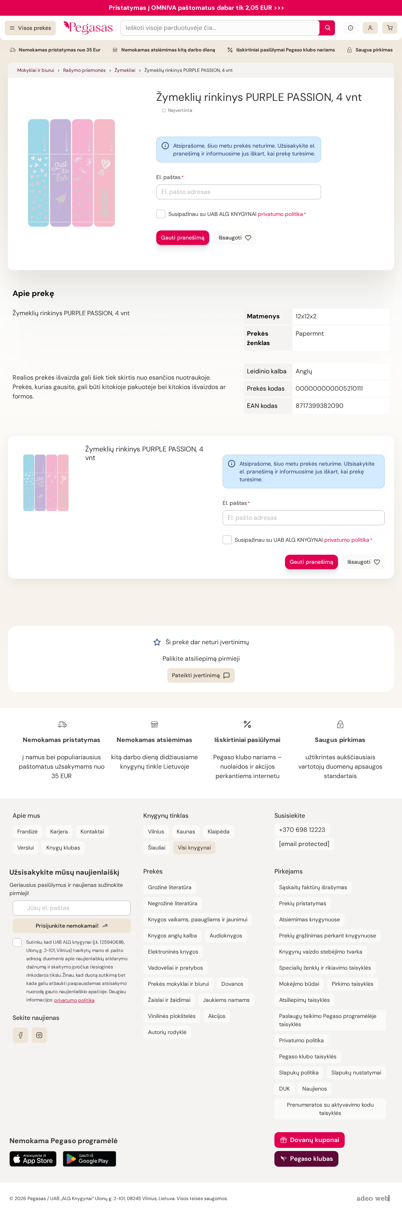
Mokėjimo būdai (299, 983)
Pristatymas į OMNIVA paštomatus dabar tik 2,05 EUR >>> (196, 8)
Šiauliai (156, 847)
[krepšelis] (389, 28)
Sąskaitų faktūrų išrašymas (313, 887)
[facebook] (20, 1035)
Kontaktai (92, 831)
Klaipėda (219, 831)
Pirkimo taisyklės (352, 983)
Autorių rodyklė (167, 1032)
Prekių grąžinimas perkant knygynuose (327, 935)
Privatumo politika (301, 1040)
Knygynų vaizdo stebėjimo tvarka (320, 951)
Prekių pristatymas (302, 903)
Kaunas (186, 831)
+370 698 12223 (302, 830)
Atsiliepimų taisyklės (304, 999)
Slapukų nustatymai (356, 1072)
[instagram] (39, 1035)
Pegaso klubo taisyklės (307, 1056)
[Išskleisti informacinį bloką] (350, 28)
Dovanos (232, 983)
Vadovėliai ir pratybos (175, 967)
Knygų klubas (63, 847)
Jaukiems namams (226, 999)
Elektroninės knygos (173, 951)
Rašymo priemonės (84, 70)
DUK (284, 1088)
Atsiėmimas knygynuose (309, 919)
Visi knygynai (194, 847)
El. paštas (168, 177)
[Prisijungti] (370, 28)
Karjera (59, 831)
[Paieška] (325, 28)
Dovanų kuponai (314, 1140)
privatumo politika (280, 213)
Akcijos (216, 1016)
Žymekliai (125, 70)
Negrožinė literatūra (172, 903)
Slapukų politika (299, 1072)
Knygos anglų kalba (172, 935)
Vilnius (156, 831)
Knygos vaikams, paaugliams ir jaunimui (197, 919)
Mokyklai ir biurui (35, 70)
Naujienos (314, 1088)
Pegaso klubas (311, 1159)
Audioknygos (226, 935)
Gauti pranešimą (183, 237)
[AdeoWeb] (374, 1198)
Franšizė (27, 831)
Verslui (25, 847)
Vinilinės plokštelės (172, 1016)
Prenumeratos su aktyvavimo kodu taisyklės (330, 1108)
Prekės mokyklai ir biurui (178, 983)
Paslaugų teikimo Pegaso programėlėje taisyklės (327, 1020)
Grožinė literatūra (170, 887)
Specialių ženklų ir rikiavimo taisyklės (325, 967)
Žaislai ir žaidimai (169, 999)
